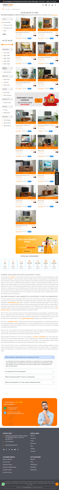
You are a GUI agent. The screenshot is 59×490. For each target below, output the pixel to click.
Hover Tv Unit (19, 200)
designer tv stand (13, 321)
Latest (5, 30)
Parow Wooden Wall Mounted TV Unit (23, 82)
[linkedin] (12, 449)
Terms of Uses (6, 461)
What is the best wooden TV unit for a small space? (20, 377)
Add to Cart (25, 30)
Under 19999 (6, 52)
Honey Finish (7, 79)
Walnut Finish (7, 85)
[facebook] (7, 449)
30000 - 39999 (7, 58)
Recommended (7, 22)
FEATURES (4, 106)
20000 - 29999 (7, 55)
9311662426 (51, 1)
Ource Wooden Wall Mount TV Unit (45, 57)
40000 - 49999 (7, 61)
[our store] (45, 5)
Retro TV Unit (41, 200)
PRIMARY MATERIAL (4, 68)
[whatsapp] (3, 484)
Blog (31, 446)
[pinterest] (18, 449)
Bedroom (32, 459)
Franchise (32, 451)
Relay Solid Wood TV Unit (21, 225)
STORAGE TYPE (5, 99)
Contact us (33, 438)
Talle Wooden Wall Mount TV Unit (45, 125)
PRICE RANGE (5, 49)
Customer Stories (7, 469)
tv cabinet (12, 277)
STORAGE (4, 89)
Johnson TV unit (19, 150)
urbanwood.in (28, 487)
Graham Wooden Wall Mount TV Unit (23, 125)
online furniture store (13, 302)
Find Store (27, 251)
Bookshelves (33, 469)
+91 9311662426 (9, 441)
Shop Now (38, 100)
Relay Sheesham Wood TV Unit (23, 175)
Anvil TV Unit (41, 82)
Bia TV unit (18, 57)
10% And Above (7, 120)
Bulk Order (33, 443)
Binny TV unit (41, 150)
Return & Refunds (7, 459)
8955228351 (36, 1)
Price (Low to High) (8, 25)
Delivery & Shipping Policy (9, 467)
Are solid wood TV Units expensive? (15, 371)
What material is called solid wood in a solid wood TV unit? (22, 357)
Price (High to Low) (8, 28)
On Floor (6, 110)
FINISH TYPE (5, 76)
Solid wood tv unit (16, 9)
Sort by (4, 19)
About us (32, 435)
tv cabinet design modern (27, 318)
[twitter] (4, 449)
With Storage (7, 92)
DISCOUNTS (5, 116)
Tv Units (8, 9)
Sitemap (32, 448)
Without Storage (7, 95)
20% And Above (7, 123)
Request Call (57, 179)
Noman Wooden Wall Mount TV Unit (45, 32)
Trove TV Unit (41, 175)
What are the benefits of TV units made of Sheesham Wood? (22, 382)
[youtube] (15, 449)
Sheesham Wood (7, 72)
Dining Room (33, 464)
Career (32, 440)
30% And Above (7, 125)
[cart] (51, 5)
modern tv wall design (39, 336)
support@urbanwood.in (11, 445)
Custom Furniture (7, 472)
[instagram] (9, 449)
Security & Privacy (7, 464)
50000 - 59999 (7, 64)
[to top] (56, 484)
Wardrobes (33, 467)
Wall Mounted (7, 112)
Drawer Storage (7, 102)
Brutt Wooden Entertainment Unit (22, 32)
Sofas (31, 461)
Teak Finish (6, 82)
